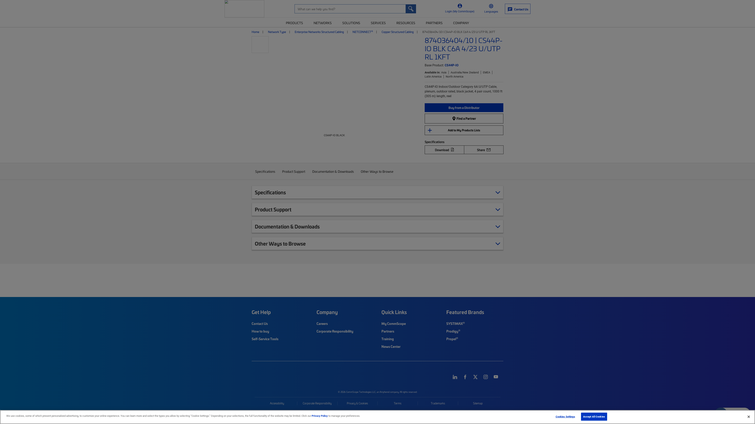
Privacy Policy (320, 416)
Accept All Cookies (594, 416)
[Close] (748, 416)
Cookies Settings (565, 416)
